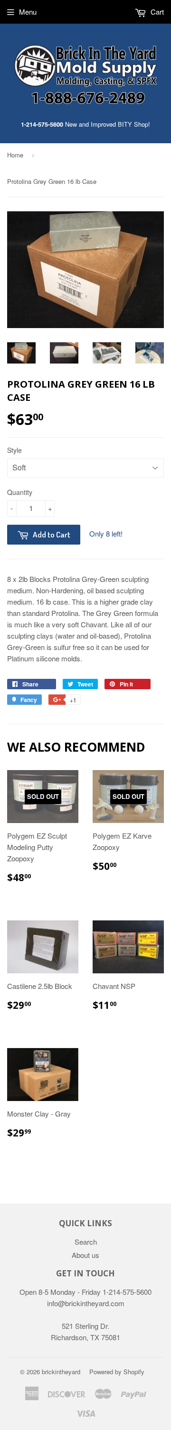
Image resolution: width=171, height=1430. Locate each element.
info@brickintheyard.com (85, 1303)
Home (15, 154)
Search (86, 1242)
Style (14, 450)
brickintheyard (61, 1371)
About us (85, 1255)
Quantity (19, 492)
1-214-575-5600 (42, 124)
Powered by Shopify (116, 1371)
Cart (156, 12)
